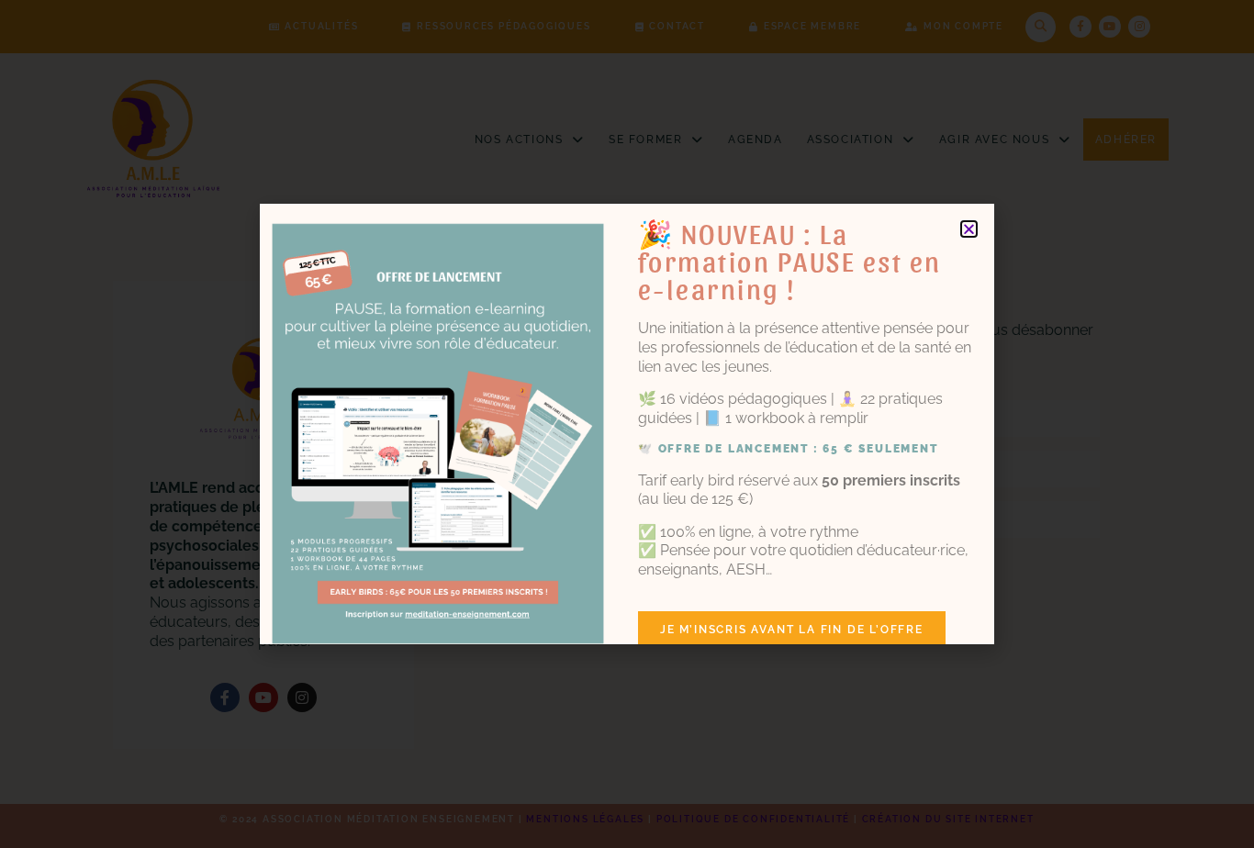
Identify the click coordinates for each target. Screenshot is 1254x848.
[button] (969, 229)
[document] (627, 424)
